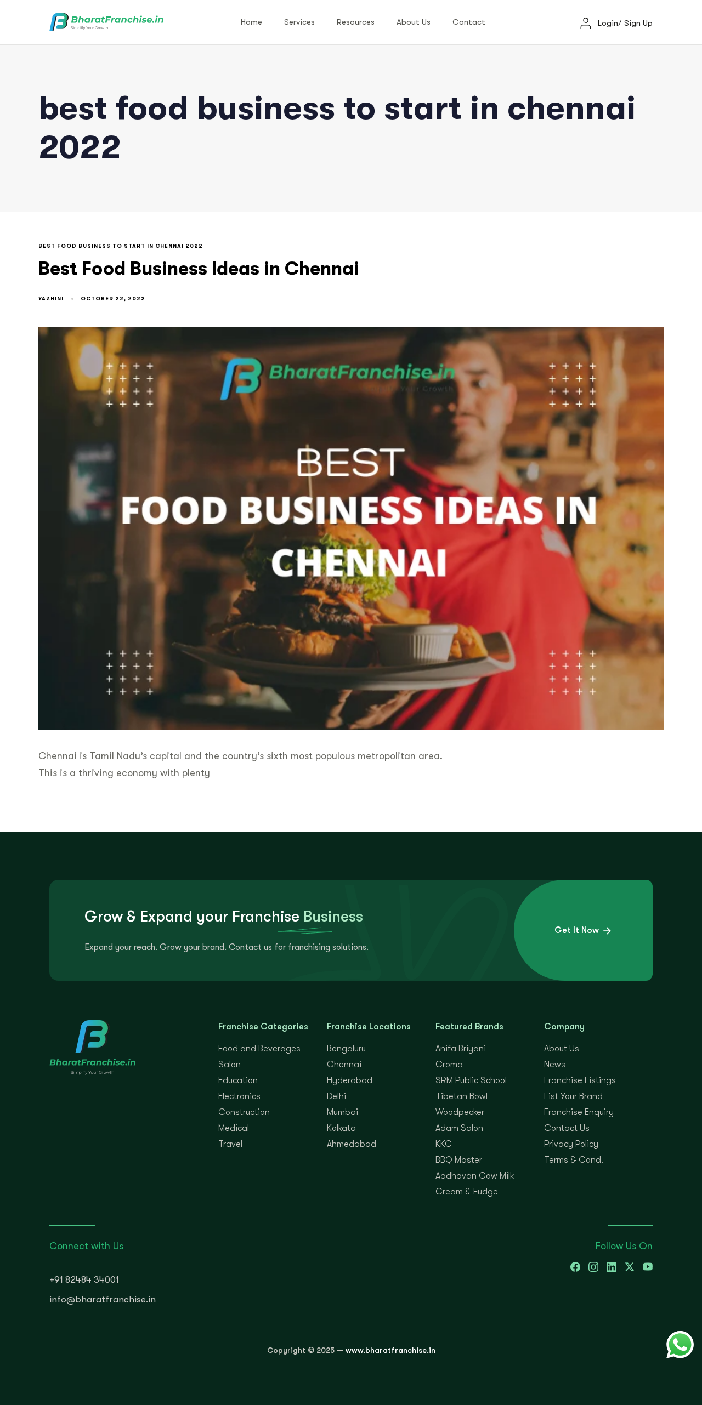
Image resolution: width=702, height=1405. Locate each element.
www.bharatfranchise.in (390, 1350)
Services (299, 22)
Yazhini (51, 298)
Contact (468, 22)
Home (251, 22)
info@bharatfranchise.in (102, 1299)
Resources (356, 22)
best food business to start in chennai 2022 (120, 246)
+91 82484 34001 (84, 1280)
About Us (414, 22)
